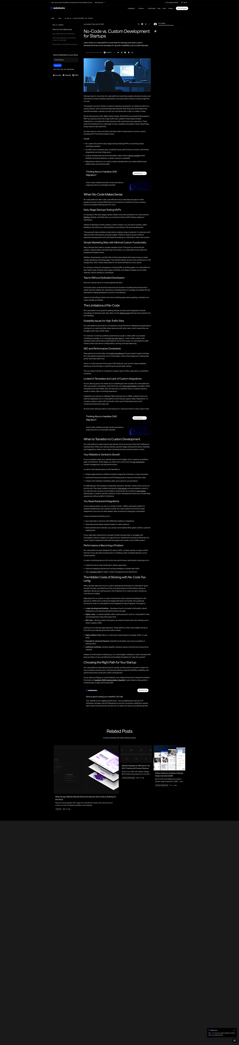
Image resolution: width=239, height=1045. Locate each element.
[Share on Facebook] (145, 24)
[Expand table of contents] (66, 46)
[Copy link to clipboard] (149, 24)
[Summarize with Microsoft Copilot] (125, 52)
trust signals (122, 488)
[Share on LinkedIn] (142, 24)
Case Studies (151, 8)
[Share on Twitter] (138, 24)
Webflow (87, 217)
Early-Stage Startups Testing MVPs (63, 33)
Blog (159, 8)
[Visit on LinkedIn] (155, 31)
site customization (130, 386)
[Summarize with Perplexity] (121, 52)
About (164, 8)
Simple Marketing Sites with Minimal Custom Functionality (64, 39)
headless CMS (95, 572)
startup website (134, 155)
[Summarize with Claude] (128, 52)
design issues (125, 313)
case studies (141, 491)
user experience (138, 462)
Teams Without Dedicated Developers (64, 44)
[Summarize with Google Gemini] (118, 52)
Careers (170, 8)
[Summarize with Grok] (132, 52)
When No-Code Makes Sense (62, 29)
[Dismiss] (234, 1030)
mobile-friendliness (116, 353)
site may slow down (115, 338)
